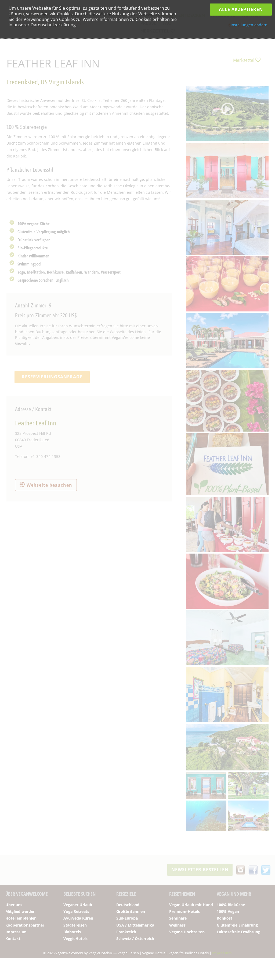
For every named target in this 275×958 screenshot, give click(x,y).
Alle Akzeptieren (241, 9)
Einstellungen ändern (248, 24)
